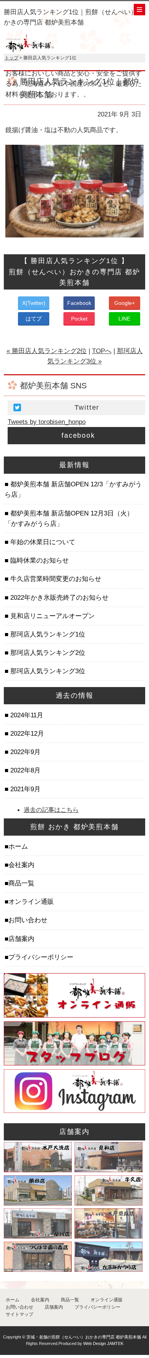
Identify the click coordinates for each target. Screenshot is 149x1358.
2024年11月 (25, 715)
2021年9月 (24, 789)
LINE (124, 319)
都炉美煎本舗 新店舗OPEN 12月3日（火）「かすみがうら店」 (69, 518)
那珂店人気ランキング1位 (46, 634)
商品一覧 (21, 883)
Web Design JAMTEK (103, 1343)
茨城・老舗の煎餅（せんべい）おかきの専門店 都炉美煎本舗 (83, 1337)
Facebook (79, 303)
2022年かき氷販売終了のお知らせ (58, 597)
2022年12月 (26, 733)
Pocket (79, 319)
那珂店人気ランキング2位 (46, 652)
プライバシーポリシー (40, 957)
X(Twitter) (33, 303)
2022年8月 (24, 770)
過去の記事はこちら (51, 810)
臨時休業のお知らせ (38, 560)
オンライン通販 (31, 901)
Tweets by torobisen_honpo (47, 421)
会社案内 (21, 865)
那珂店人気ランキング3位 (46, 671)
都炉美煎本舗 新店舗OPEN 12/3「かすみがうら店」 (73, 489)
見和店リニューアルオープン (51, 616)
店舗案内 (21, 938)
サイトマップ (19, 1314)
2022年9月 (24, 752)
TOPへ (102, 351)
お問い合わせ (27, 920)
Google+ (124, 303)
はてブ (34, 319)
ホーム (18, 846)
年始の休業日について (41, 542)
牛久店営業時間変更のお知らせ (54, 578)
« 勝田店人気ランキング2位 (46, 351)
